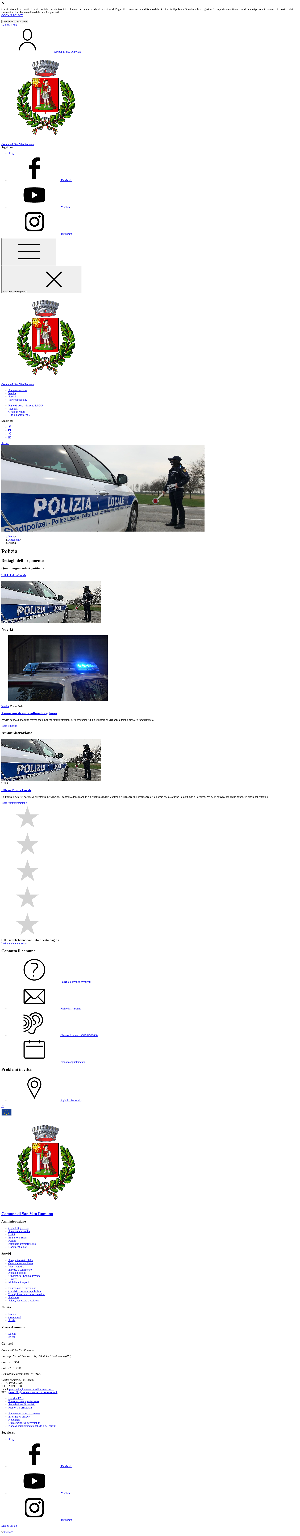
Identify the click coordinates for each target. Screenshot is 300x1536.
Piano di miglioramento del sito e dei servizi (32, 1425)
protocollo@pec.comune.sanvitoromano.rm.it (32, 1392)
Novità (5, 706)
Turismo (12, 1279)
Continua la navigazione (15, 21)
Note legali (14, 1419)
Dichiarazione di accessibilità (24, 1422)
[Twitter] (9, 433)
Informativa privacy (19, 1416)
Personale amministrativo (22, 1243)
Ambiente (13, 1297)
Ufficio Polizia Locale (13, 575)
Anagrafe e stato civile (20, 1260)
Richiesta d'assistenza (20, 1407)
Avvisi (11, 1320)
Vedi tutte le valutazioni (14, 943)
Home (11, 536)
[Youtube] (9, 430)
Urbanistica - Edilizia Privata (24, 1275)
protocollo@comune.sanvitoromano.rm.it (31, 1389)
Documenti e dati (17, 1246)
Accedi (5, 443)
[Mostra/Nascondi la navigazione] (28, 252)
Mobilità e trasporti (18, 1282)
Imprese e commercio (20, 1269)
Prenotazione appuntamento (23, 1401)
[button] (17, 390)
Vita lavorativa (16, 1266)
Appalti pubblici (17, 1272)
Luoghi (12, 1333)
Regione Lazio (9, 24)
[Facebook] (9, 427)
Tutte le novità (9, 725)
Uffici (11, 1234)
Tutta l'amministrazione (14, 802)
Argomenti (14, 539)
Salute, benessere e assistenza (24, 1300)
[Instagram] (9, 437)
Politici (12, 1240)
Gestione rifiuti (16, 411)
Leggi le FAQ (16, 1398)
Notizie (12, 1314)
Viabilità (13, 408)
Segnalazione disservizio (21, 1404)
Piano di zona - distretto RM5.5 (25, 405)
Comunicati (14, 1317)
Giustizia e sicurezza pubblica (24, 1291)
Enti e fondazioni (17, 1237)
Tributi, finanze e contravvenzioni (26, 1294)
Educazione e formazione (22, 1288)
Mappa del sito (9, 1525)
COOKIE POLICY (12, 15)
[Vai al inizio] (2, 1106)
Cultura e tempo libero (20, 1263)
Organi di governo (18, 1228)
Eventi (11, 1336)
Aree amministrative (19, 1231)
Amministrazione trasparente (24, 1413)
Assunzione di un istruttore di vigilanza (29, 713)
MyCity (8, 1531)
